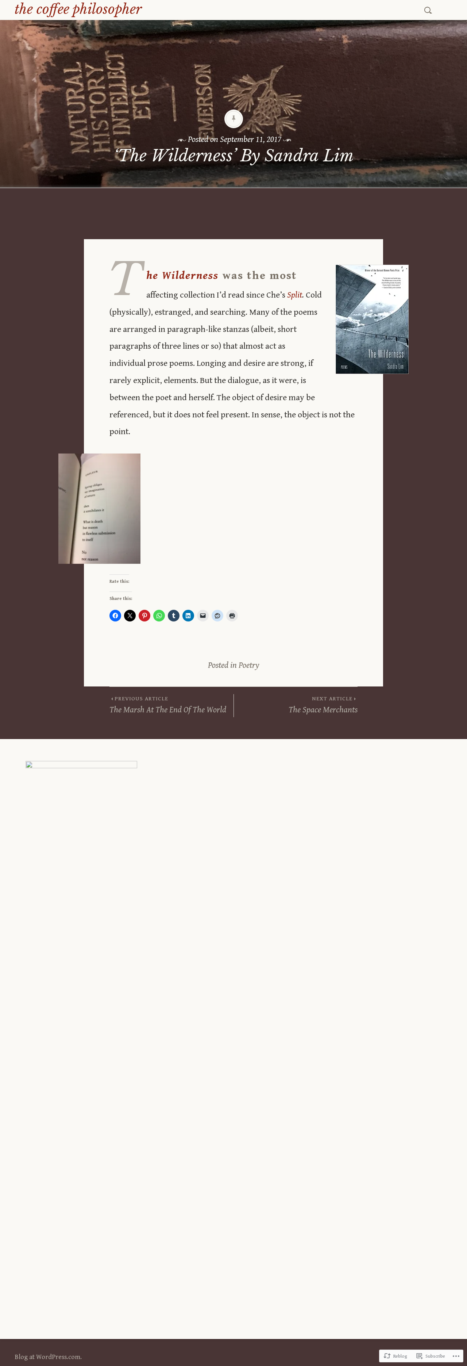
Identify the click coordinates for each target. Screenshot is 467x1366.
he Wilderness (182, 275)
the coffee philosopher (78, 9)
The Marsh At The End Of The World (167, 705)
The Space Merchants (323, 705)
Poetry (249, 665)
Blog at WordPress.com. (48, 1357)
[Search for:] (428, 9)
